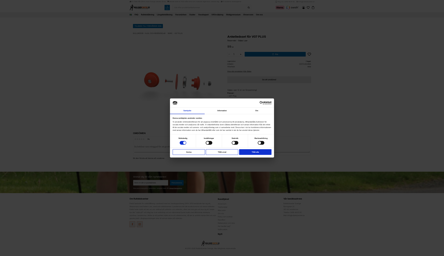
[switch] (209, 143)
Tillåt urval (222, 152)
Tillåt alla (255, 152)
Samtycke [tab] (187, 111)
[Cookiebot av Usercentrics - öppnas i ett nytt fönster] (261, 103)
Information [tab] (222, 111)
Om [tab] (256, 111)
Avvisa (188, 152)
